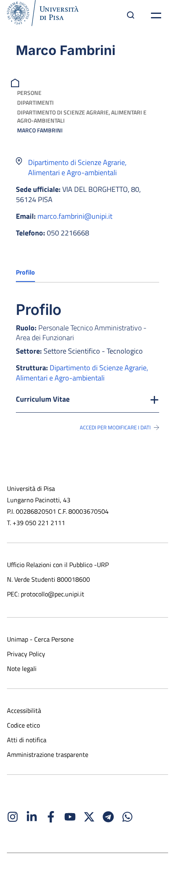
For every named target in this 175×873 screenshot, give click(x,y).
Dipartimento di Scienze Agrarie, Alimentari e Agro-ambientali (82, 116)
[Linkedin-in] (31, 816)
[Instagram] (12, 816)
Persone (29, 92)
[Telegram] (108, 816)
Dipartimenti (35, 102)
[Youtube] (70, 816)
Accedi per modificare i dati (115, 427)
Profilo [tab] (25, 272)
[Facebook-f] (51, 816)
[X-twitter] (89, 816)
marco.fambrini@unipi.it (74, 216)
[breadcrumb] (16, 82)
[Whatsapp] (127, 816)
